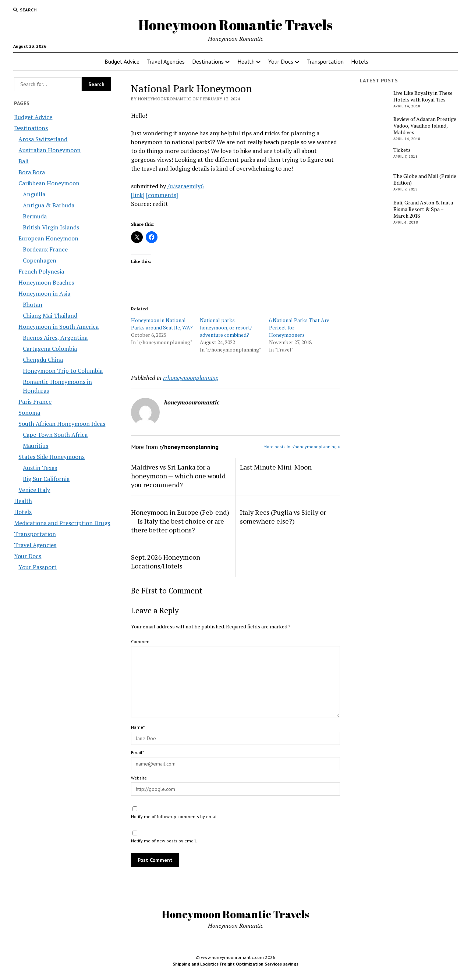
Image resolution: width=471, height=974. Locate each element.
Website (139, 778)
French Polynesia (41, 271)
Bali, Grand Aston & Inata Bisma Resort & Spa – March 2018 (423, 209)
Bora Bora (31, 172)
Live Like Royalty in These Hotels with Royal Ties (423, 96)
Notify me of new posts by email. (164, 840)
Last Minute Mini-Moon (276, 467)
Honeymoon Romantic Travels (235, 24)
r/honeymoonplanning (191, 378)
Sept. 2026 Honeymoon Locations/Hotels (165, 561)
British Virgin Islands (51, 227)
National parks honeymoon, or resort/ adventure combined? (226, 327)
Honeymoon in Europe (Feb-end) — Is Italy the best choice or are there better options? (180, 521)
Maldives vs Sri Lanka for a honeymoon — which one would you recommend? (178, 476)
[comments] (162, 195)
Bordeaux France (45, 249)
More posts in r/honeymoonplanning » (301, 446)
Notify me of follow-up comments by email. (175, 816)
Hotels (359, 61)
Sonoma (29, 412)
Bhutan (32, 304)
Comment (141, 641)
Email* (137, 752)
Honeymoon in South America (58, 326)
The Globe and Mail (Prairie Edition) (424, 179)
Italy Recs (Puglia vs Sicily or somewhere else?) (283, 516)
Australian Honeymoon (49, 150)
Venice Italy (34, 490)
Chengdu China (43, 360)
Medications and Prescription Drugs (62, 523)
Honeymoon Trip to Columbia (63, 371)
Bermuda (35, 216)
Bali (23, 161)
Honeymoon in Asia (44, 293)
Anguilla (34, 194)
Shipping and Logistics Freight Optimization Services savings (235, 964)
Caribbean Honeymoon (48, 183)
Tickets (402, 150)
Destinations (208, 61)
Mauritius (35, 446)
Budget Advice (122, 61)
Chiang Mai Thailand (50, 315)
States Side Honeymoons (51, 457)
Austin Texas (40, 468)
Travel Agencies (166, 61)
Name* (138, 727)
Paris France (35, 401)
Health (246, 61)
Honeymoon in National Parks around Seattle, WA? (162, 324)
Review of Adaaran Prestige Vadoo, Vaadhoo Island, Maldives (424, 126)
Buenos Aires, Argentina (55, 337)
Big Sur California (46, 479)
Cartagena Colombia (50, 349)
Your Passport (37, 567)
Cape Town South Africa (55, 435)
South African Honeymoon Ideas (61, 424)
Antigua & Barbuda (48, 205)
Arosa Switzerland (42, 139)
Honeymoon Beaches (46, 282)
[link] (138, 195)
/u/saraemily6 (185, 186)
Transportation (325, 61)
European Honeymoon (48, 238)
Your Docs (280, 61)
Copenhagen (39, 260)
